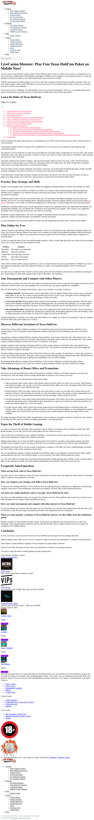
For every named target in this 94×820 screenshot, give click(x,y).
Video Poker (14, 52)
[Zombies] (4, 630)
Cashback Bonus (16, 29)
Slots (7, 34)
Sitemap (8, 706)
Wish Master (5, 664)
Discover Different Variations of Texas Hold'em (24, 119)
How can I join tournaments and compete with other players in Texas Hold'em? (38, 133)
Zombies (4, 632)
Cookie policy (11, 692)
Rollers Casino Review (9, 557)
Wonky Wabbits (6, 648)
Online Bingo (15, 40)
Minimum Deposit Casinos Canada (18, 716)
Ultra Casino (5, 571)
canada (8, 718)
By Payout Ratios (16, 17)
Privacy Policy (11, 684)
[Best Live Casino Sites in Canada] (9, 5)
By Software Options (17, 19)
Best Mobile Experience (19, 13)
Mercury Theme (64, 757)
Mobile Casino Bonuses (18, 31)
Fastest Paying (15, 15)
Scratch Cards (15, 50)
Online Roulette (16, 42)
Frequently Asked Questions (17, 126)
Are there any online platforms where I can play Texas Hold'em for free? (36, 131)
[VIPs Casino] (6, 585)
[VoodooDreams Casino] (6, 601)
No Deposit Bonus (17, 25)
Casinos (8, 9)
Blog (7, 54)
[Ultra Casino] (6, 569)
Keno (12, 48)
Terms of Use (10, 686)
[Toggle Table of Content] (2, 107)
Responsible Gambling (14, 688)
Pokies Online (15, 36)
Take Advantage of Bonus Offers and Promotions (24, 122)
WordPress (53, 757)
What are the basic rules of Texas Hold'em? (27, 127)
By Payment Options (17, 21)
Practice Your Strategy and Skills (18, 113)
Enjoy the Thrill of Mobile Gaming (19, 124)
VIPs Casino (5, 587)
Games (8, 38)
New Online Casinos (17, 11)
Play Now (4, 624)
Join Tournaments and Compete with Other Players (25, 117)
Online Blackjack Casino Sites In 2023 (20, 702)
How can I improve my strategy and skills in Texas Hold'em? (33, 129)
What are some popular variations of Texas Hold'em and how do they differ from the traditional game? (46, 135)
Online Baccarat (16, 46)
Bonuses (9, 23)
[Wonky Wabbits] (4, 646)
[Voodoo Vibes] (4, 614)
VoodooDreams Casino (9, 603)
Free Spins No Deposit (18, 27)
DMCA (8, 690)
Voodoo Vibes (6, 616)
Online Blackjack (16, 44)
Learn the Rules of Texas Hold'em (19, 111)
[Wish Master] (4, 662)
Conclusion (11, 137)
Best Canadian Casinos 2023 (16, 714)
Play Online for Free (14, 115)
